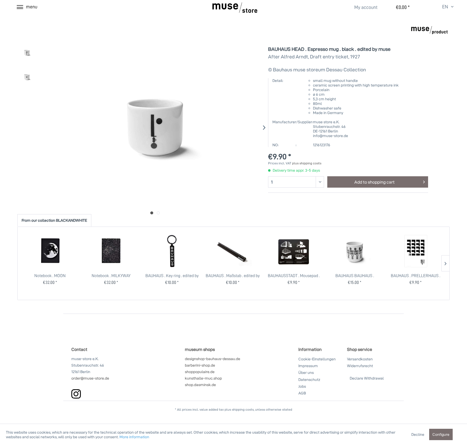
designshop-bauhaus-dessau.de (212, 358)
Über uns (306, 372)
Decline (417, 434)
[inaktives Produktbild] (158, 212)
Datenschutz (309, 379)
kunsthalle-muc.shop (203, 378)
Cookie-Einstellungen (317, 359)
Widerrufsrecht (360, 365)
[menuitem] (363, 7)
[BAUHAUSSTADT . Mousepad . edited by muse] (293, 251)
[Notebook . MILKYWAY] (110, 251)
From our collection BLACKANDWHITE (54, 220)
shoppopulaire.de (200, 371)
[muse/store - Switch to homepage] (234, 7)
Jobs (302, 386)
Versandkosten (360, 359)
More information (134, 436)
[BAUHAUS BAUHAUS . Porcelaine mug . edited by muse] (354, 251)
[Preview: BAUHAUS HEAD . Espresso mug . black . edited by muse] (26, 52)
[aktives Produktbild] (151, 212)
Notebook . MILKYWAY (111, 275)
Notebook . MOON (50, 275)
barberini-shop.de (200, 365)
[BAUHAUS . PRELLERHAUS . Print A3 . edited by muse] (415, 251)
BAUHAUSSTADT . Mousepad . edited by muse (294, 275)
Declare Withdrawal (367, 378)
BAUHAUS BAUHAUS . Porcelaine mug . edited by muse (354, 275)
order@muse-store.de (90, 378)
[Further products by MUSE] (429, 33)
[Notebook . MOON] (50, 251)
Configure (440, 434)
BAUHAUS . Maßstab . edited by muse (233, 275)
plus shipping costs (306, 163)
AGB (302, 393)
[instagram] (76, 394)
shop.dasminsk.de (200, 384)
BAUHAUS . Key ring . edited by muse (172, 275)
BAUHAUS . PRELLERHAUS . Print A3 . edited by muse (415, 275)
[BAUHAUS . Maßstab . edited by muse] (232, 251)
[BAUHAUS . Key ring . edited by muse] (172, 251)
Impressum (308, 365)
